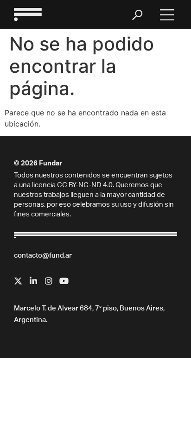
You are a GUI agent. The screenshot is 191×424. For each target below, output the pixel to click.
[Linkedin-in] (33, 281)
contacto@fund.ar (43, 256)
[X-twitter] (18, 281)
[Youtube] (64, 281)
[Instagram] (49, 281)
